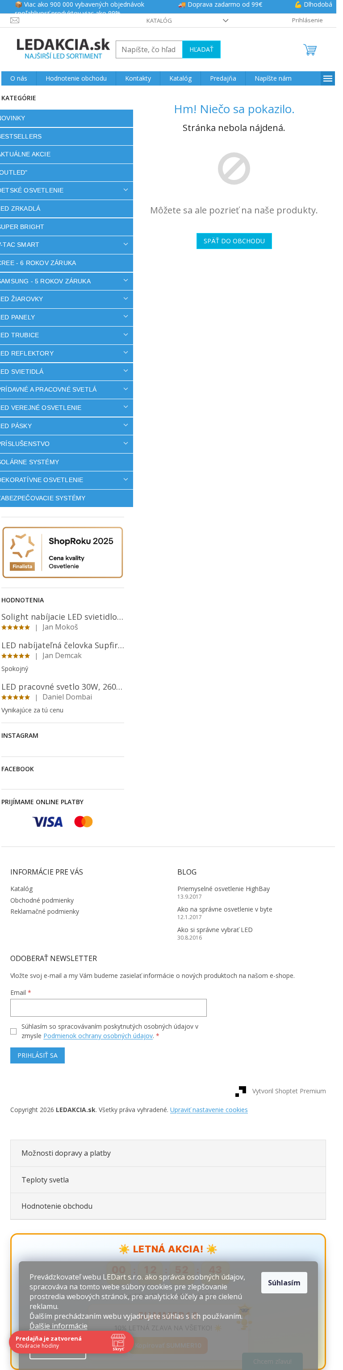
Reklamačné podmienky (44, 911)
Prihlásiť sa (37, 1055)
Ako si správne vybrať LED (215, 929)
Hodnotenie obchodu (56, 1206)
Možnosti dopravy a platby (66, 1153)
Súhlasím (284, 1283)
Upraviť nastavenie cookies (209, 1109)
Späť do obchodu (234, 241)
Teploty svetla (45, 1180)
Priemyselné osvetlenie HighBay (223, 888)
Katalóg (159, 20)
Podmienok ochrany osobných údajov (98, 1035)
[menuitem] (18, 78)
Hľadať (201, 49)
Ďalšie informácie (58, 1326)
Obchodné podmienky (42, 900)
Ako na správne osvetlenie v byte (224, 909)
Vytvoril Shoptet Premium (289, 1090)
